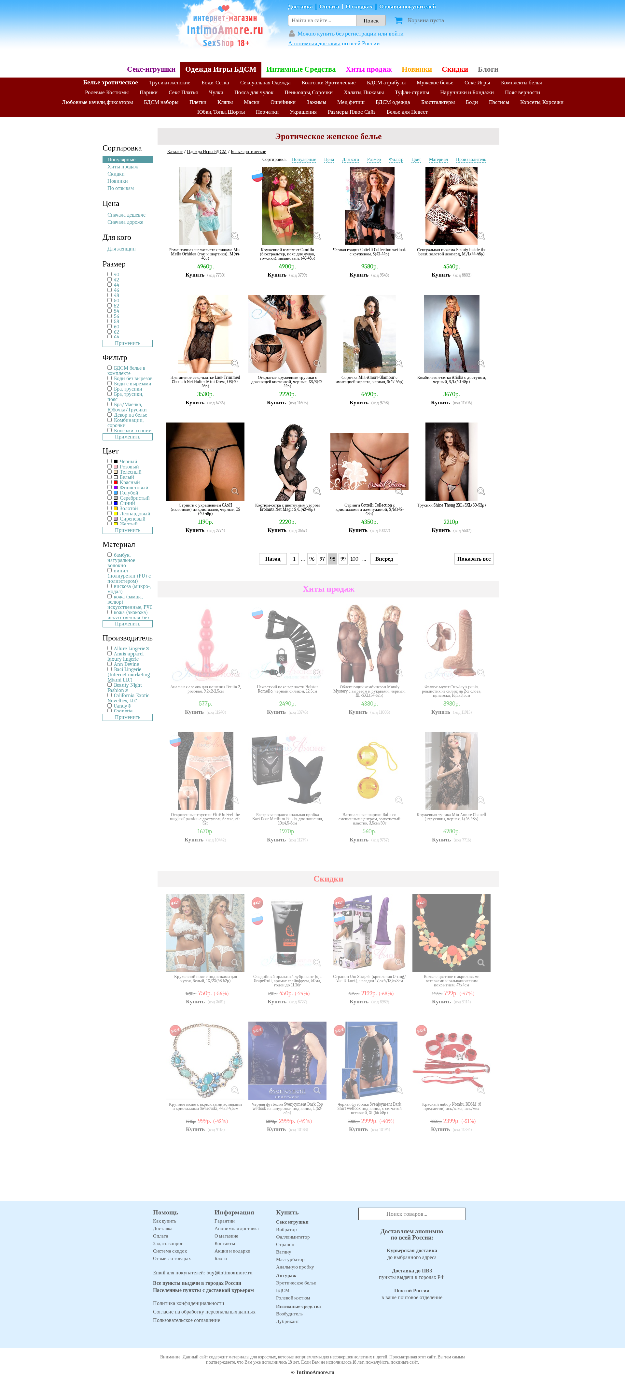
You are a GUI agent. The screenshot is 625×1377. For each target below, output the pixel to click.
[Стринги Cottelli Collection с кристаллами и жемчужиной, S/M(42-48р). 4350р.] (399, 491)
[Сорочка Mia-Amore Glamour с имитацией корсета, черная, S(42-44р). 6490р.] (399, 363)
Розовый (128, 467)
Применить (127, 343)
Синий (126, 503)
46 (116, 290)
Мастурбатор (290, 1259)
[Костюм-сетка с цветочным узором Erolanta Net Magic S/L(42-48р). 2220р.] (316, 491)
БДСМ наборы (161, 102)
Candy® (123, 706)
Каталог (175, 151)
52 (116, 306)
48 (116, 295)
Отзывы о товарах (172, 1258)
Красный (129, 482)
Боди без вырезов (133, 378)
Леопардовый (134, 514)
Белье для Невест (407, 112)
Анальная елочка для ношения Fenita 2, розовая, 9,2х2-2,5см (205, 689)
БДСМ (282, 1290)
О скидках (359, 6)
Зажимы (316, 102)
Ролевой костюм (293, 1298)
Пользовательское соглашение (186, 1320)
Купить (195, 275)
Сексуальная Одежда (265, 82)
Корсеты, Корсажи (541, 102)
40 (116, 275)
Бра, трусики (128, 389)
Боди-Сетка (215, 82)
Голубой (128, 493)
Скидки (455, 69)
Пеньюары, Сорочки (309, 92)
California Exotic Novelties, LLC (128, 698)
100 (354, 559)
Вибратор (286, 1229)
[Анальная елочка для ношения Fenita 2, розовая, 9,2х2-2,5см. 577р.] (234, 672)
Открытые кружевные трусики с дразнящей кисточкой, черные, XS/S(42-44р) (287, 381)
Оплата (329, 6)
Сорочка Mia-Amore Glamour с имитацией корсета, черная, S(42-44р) (370, 379)
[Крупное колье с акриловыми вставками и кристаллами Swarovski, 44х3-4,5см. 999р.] (234, 1090)
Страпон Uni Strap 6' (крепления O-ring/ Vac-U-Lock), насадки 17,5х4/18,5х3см (369, 978)
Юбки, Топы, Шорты (221, 112)
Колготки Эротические (329, 82)
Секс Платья (183, 92)
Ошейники (283, 102)
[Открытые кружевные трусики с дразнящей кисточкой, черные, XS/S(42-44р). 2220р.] (316, 363)
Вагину (283, 1252)
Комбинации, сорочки (125, 422)
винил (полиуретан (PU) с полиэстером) (129, 576)
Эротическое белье (296, 1283)
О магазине (226, 1236)
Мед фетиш (351, 102)
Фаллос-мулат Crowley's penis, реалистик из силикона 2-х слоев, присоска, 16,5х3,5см (451, 691)
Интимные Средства (301, 69)
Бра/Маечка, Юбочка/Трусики (127, 407)
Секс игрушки (292, 1222)
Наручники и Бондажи (467, 92)
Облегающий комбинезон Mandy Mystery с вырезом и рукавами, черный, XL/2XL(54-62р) (369, 691)
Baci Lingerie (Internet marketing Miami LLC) (128, 675)
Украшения (303, 112)
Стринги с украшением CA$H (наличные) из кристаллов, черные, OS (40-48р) (205, 509)
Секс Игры (477, 82)
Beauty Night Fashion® (124, 687)
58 (116, 321)
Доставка (300, 6)
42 (116, 280)
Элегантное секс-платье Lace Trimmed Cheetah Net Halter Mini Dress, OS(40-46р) (205, 381)
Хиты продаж (369, 69)
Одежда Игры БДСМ (221, 69)
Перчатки (267, 112)
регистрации (361, 33)
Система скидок (170, 1251)
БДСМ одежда (393, 102)
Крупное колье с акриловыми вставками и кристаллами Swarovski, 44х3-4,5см (205, 1106)
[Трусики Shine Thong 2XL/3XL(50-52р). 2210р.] (481, 491)
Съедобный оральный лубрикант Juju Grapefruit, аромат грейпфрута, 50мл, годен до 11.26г (287, 980)
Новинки (417, 69)
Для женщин (121, 249)
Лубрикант (287, 1321)
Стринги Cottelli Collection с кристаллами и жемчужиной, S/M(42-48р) (370, 509)
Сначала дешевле (126, 215)
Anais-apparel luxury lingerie (125, 656)
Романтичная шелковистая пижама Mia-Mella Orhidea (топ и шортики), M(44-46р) (205, 254)
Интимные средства (298, 1306)
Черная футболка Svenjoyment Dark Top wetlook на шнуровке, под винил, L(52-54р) (287, 1108)
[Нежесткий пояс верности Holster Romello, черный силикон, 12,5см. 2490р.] (316, 672)
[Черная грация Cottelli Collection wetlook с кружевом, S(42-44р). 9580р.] (399, 235)
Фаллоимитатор (293, 1237)
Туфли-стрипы (412, 92)
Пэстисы (499, 102)
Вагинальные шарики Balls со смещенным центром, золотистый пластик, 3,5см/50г (369, 818)
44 (116, 285)
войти (396, 33)
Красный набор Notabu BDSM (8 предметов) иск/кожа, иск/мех (451, 1106)
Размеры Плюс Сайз (352, 112)
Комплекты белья (521, 82)
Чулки (216, 92)
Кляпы (225, 102)
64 (116, 337)
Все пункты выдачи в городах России (197, 1283)
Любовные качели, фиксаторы (97, 102)
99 (343, 559)
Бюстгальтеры (438, 102)
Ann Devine (126, 664)
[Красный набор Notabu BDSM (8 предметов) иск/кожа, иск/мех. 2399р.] (481, 1090)
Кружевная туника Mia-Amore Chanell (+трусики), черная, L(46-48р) (451, 816)
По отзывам (120, 188)
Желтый (128, 524)
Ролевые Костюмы (107, 92)
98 (332, 559)
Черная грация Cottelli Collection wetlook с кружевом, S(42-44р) (369, 252)
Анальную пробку (295, 1267)
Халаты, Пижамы (364, 92)
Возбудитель (289, 1314)
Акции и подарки (232, 1251)
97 (322, 559)
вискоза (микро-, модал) (129, 589)
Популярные (121, 160)
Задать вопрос (168, 1243)
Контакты (225, 1243)
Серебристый (134, 498)
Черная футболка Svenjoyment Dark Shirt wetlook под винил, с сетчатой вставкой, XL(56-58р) (370, 1108)
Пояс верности (522, 92)
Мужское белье (435, 82)
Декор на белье (130, 415)
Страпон (285, 1244)
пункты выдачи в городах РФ (412, 1274)
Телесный (130, 472)
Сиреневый (132, 519)
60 (116, 327)
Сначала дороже (125, 222)
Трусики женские (169, 82)
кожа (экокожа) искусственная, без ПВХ (128, 618)
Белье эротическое (110, 82)
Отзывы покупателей (407, 6)
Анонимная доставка (314, 43)
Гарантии (225, 1221)
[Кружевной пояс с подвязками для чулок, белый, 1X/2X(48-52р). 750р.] (234, 962)
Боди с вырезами (132, 384)
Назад (273, 559)
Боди (472, 102)
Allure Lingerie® (132, 649)
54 (116, 311)
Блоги (488, 69)
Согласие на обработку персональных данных (204, 1311)
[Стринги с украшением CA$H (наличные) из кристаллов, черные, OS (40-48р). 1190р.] (234, 491)
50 (116, 301)
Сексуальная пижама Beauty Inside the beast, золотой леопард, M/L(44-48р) (451, 252)
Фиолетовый (133, 488)
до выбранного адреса (412, 1254)
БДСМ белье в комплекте (126, 370)
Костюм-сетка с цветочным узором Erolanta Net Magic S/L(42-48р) (287, 507)
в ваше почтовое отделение (412, 1294)
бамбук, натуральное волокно (121, 560)
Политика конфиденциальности (188, 1303)
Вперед (384, 559)
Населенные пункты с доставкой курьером (203, 1290)
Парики (149, 92)
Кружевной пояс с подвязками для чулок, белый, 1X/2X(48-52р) (205, 978)
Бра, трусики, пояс (125, 396)
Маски (251, 102)
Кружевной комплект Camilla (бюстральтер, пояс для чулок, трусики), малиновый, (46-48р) (287, 254)
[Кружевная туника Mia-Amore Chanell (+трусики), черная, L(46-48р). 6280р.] (481, 800)
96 (311, 559)
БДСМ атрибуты (386, 82)
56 (116, 316)
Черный (127, 462)
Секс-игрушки (151, 69)
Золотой (128, 508)
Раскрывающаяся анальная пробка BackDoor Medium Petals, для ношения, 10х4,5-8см (287, 818)
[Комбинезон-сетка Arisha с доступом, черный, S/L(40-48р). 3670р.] (481, 363)
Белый (126, 477)
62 (116, 332)
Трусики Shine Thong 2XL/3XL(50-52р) (451, 505)
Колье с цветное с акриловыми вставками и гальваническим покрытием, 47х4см (451, 980)
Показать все (474, 559)
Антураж (286, 1275)
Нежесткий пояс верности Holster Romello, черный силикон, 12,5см (287, 689)
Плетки (197, 102)
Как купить (164, 1221)
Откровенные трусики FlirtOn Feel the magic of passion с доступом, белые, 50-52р (205, 818)
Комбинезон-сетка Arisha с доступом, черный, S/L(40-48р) (451, 379)
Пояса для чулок (253, 92)
